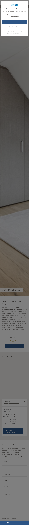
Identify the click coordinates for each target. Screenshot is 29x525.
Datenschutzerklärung (17, 33)
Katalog (22, 523)
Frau (22, 457)
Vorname (6, 468)
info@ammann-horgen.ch (12, 416)
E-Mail (11, 378)
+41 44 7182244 (14, 376)
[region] (14, 379)
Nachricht (7, 494)
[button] (14, 388)
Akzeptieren (14, 21)
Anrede (4, 457)
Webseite (12, 380)
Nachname (7, 474)
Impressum (9, 33)
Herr (13, 457)
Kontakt (15, 383)
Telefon (6, 486)
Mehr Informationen (14, 16)
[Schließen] (20, 363)
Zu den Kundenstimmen (14, 346)
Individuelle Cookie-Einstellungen (14, 27)
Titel (5, 461)
